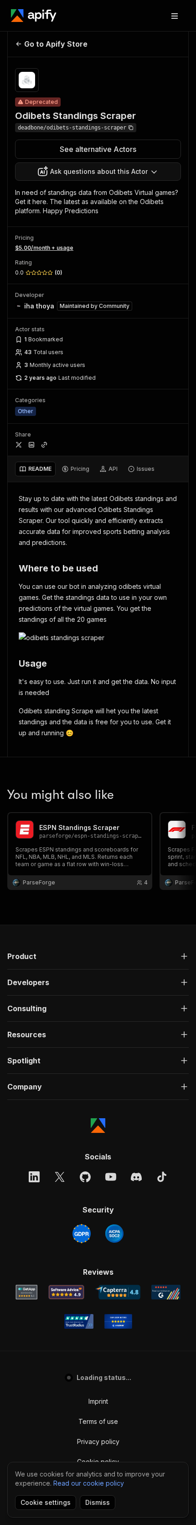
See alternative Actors (98, 149)
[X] (59, 1176)
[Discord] (136, 1176)
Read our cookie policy (88, 1483)
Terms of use (98, 1421)
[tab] (35, 469)
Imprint (98, 1401)
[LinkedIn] (34, 1176)
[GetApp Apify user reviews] (26, 1292)
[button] (98, 956)
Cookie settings (46, 1502)
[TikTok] (162, 1176)
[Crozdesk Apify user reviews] (118, 1321)
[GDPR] (82, 1234)
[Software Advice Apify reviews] (66, 1292)
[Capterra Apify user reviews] (117, 1292)
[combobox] (98, 171)
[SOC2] (114, 1234)
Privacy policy (98, 1441)
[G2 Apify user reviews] (166, 1292)
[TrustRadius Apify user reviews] (78, 1321)
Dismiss (97, 1502)
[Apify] (34, 15)
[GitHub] (85, 1176)
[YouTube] (110, 1176)
